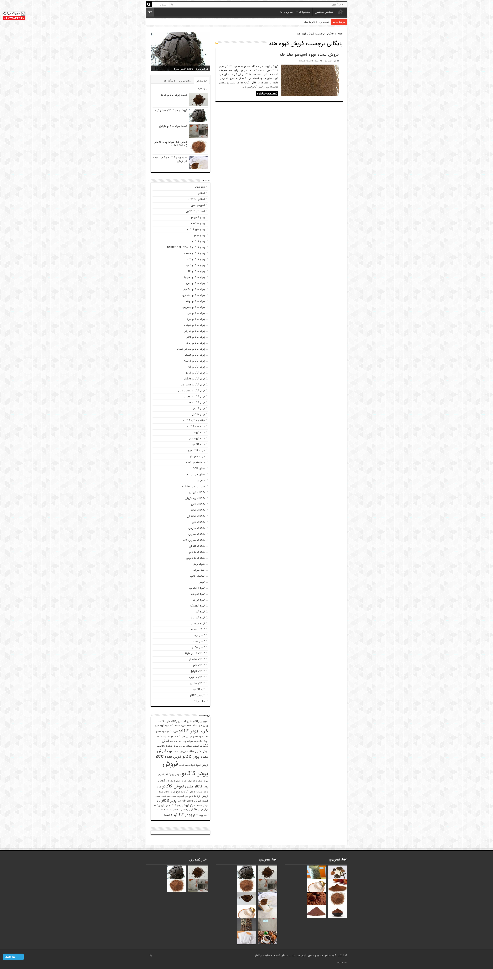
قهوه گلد (200, 612)
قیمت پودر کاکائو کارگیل (193, 69)
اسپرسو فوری (197, 205)
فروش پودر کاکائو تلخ (176, 781)
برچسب (202, 88)
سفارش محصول (323, 12)
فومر (202, 582)
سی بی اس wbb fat (193, 486)
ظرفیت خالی (197, 576)
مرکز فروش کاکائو (160, 805)
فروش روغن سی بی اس (181, 741)
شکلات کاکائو (197, 552)
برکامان (258, 955)
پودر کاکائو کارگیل (194, 379)
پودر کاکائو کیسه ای (193, 385)
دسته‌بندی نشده (195, 462)
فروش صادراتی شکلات (197, 751)
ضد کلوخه (199, 570)
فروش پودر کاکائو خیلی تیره (171, 110)
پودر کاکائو (198, 241)
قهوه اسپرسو (330, 61)
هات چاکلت (198, 701)
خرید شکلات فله (177, 725)
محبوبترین (185, 81)
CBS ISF (200, 187)
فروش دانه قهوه (201, 741)
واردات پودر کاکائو (181, 810)
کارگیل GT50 (197, 629)
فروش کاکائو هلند (167, 792)
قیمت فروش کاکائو (197, 801)
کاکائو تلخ (199, 665)
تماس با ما (286, 12)
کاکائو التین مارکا (195, 653)
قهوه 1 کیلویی (197, 588)
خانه (340, 12)
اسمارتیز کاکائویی (195, 211)
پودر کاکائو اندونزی (193, 295)
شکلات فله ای (197, 546)
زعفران (201, 480)
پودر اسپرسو (198, 217)
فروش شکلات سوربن (189, 746)
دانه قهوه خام (197, 438)
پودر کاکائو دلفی (195, 337)
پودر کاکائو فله (196, 367)
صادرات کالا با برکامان (342, 963)
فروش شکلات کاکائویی (167, 746)
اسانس (201, 193)
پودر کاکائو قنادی (195, 373)
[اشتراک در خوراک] (216, 43)
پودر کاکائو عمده (178, 815)
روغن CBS (199, 468)
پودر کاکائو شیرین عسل (191, 349)
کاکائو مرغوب (197, 677)
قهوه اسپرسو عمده (179, 796)
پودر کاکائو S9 (196, 271)
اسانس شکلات (196, 199)
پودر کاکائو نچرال (194, 396)
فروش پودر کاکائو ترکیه (197, 781)
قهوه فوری (199, 600)
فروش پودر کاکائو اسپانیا (169, 774)
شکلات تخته (198, 510)
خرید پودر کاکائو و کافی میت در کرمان (170, 159)
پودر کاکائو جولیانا (194, 325)
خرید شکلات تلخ (194, 725)
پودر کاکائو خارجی (194, 331)
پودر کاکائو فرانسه (194, 361)
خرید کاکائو (172, 731)
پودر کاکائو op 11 (195, 259)
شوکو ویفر (199, 564)
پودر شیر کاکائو (196, 229)
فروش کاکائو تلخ (185, 792)
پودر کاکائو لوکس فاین (191, 391)
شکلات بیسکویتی (195, 498)
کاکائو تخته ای (196, 659)
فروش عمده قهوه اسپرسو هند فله (309, 54)
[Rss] (171, 4)
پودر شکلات (198, 223)
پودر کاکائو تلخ (196, 313)
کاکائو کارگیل (197, 671)
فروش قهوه (202, 765)
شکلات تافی (198, 504)
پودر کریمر (199, 408)
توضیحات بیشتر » (267, 93)
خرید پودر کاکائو (193, 731)
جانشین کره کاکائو (194, 420)
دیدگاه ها (169, 81)
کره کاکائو (199, 689)
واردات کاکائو (166, 810)
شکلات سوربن (196, 534)
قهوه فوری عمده (162, 796)
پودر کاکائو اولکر (195, 301)
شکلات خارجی (196, 528)
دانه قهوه (199, 432)
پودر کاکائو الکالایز (194, 289)
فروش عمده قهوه (176, 751)
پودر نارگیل (198, 414)
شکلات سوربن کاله (194, 540)
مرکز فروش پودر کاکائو (182, 805)
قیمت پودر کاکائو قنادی (173, 95)
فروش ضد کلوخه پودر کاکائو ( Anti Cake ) (307, 21)
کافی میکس (198, 647)
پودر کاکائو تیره (196, 319)
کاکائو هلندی (197, 683)
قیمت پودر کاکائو (173, 800)
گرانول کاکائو (197, 695)
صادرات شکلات (163, 736)
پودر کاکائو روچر (195, 343)
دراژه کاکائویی (196, 450)
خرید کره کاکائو (178, 736)
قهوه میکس (198, 624)
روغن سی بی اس (194, 474)
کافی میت (199, 641)
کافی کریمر (198, 635)
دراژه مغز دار (197, 456)
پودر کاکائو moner (194, 253)
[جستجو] (149, 4)
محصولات (304, 12)
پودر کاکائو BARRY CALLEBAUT (186, 247)
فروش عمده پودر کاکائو (182, 753)
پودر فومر (199, 235)
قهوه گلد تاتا (198, 618)
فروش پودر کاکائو (185, 768)
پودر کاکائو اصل (195, 283)
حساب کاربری (338, 4)
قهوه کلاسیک (197, 606)
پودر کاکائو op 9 (195, 265)
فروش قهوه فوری (187, 765)
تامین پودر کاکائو (200, 721)
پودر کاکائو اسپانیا (194, 277)
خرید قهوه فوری (161, 725)
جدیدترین (201, 81)
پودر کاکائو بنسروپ (193, 307)
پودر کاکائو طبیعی (194, 355)
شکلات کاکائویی (195, 558)
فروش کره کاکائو (198, 796)
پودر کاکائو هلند (195, 402)
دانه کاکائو (198, 444)
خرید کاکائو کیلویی (194, 736)
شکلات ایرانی (197, 492)
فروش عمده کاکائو (169, 756)
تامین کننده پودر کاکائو (181, 721)
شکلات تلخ (198, 522)
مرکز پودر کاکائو (199, 810)
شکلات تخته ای (196, 516)
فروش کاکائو (173, 786)
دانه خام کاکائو (196, 426)
